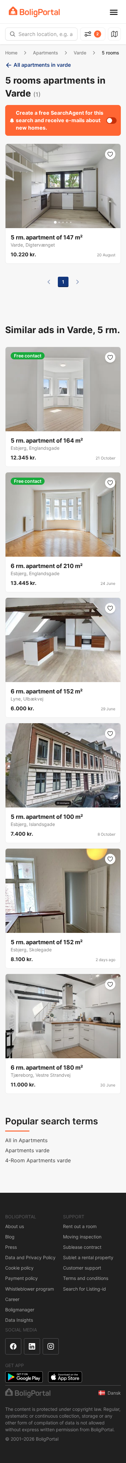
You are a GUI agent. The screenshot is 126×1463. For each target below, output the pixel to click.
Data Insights (19, 1320)
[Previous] (49, 282)
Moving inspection (82, 1236)
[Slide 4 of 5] (67, 222)
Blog (10, 1236)
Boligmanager (19, 1309)
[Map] (114, 34)
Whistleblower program (29, 1289)
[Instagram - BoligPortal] (51, 1346)
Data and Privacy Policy (30, 1257)
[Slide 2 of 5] (59, 222)
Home (11, 52)
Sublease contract (82, 1247)
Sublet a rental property (88, 1257)
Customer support (82, 1268)
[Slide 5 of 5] (71, 222)
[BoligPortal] (34, 11)
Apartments (45, 52)
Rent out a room (80, 1226)
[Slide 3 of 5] (63, 222)
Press (11, 1247)
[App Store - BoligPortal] (65, 1377)
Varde (80, 52)
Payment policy (21, 1278)
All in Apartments (26, 1140)
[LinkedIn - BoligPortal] (32, 1346)
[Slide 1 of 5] (55, 222)
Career (12, 1299)
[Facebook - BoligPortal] (13, 1346)
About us (14, 1226)
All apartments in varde (42, 65)
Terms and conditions (85, 1278)
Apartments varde (27, 1150)
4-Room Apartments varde (38, 1160)
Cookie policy (19, 1268)
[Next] (77, 282)
